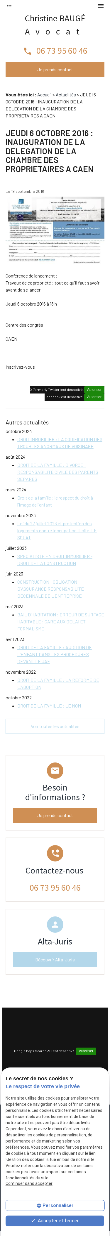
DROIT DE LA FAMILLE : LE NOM (49, 705)
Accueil (44, 94)
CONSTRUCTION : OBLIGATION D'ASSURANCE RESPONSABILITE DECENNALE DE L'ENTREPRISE (50, 589)
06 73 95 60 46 (55, 50)
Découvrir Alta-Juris (55, 959)
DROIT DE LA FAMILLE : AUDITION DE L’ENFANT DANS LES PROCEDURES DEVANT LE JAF (54, 654)
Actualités (66, 94)
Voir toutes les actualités (55, 726)
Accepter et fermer (58, 1220)
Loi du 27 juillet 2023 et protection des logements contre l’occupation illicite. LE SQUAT (57, 530)
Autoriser (94, 390)
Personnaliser (58, 1205)
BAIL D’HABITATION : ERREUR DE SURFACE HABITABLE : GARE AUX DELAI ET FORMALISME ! (60, 621)
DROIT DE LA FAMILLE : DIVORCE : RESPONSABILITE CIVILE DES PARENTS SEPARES (57, 472)
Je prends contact (55, 69)
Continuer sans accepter (29, 1183)
